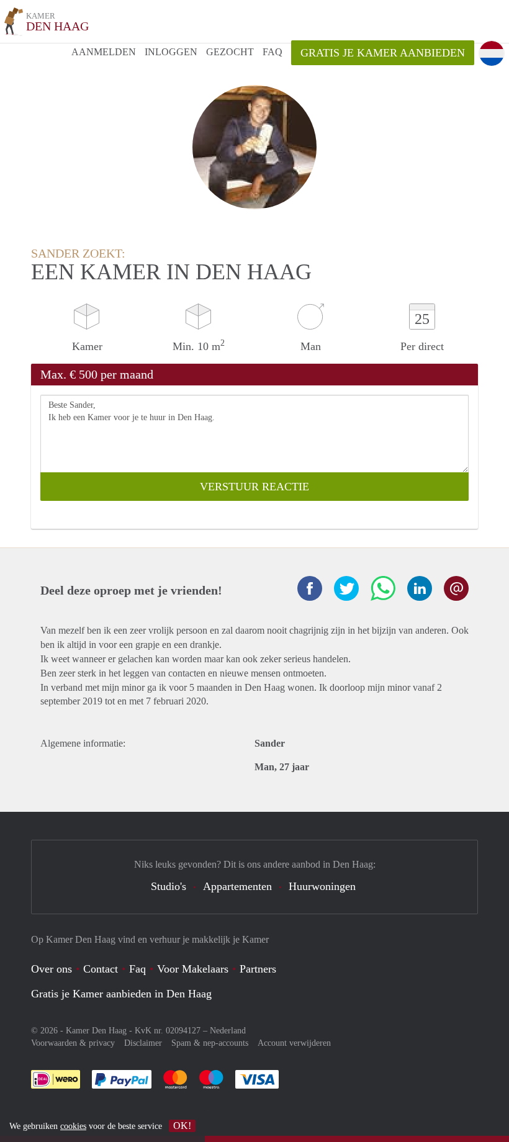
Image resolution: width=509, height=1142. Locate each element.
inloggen (171, 52)
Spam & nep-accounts (209, 1043)
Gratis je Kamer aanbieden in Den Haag (121, 993)
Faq (137, 969)
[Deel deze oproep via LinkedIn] (419, 588)
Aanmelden (103, 52)
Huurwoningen (322, 886)
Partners (258, 969)
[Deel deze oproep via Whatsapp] (383, 588)
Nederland (228, 1030)
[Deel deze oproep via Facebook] (309, 588)
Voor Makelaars (192, 969)
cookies (73, 1126)
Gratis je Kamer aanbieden (382, 53)
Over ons (51, 969)
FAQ (272, 52)
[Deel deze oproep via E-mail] (456, 588)
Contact (100, 969)
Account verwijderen (294, 1043)
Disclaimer (143, 1043)
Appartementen (237, 886)
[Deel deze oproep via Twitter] (346, 588)
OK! (182, 1125)
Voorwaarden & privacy (73, 1043)
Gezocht (230, 52)
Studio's (168, 886)
